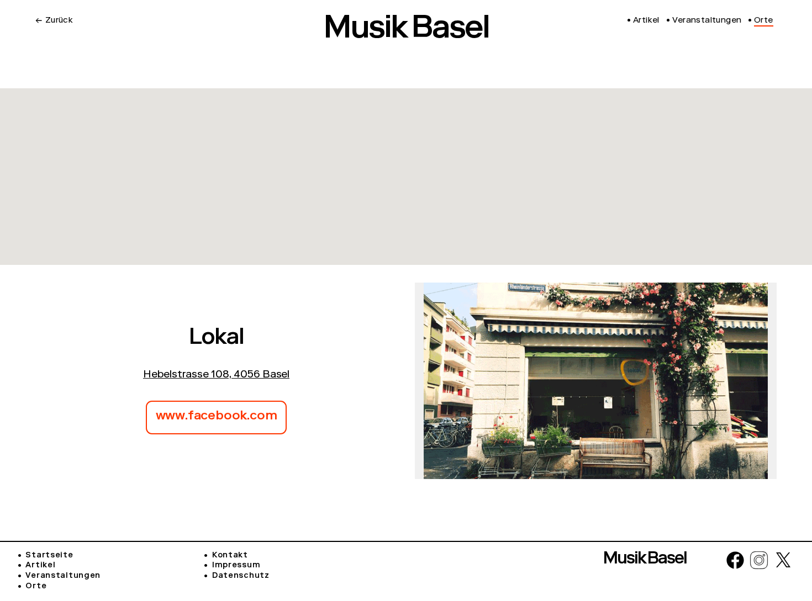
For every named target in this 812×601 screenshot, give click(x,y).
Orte (35, 587)
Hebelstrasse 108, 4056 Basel (216, 375)
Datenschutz (240, 576)
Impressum (236, 566)
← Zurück (54, 21)
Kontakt (229, 556)
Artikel (40, 566)
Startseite (49, 556)
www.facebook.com (216, 417)
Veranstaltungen (63, 576)
